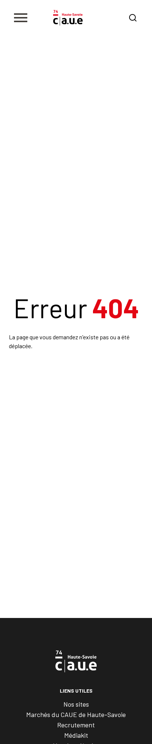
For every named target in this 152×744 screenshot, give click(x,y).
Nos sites (76, 704)
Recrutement (76, 725)
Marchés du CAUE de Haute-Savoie (76, 714)
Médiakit (76, 735)
